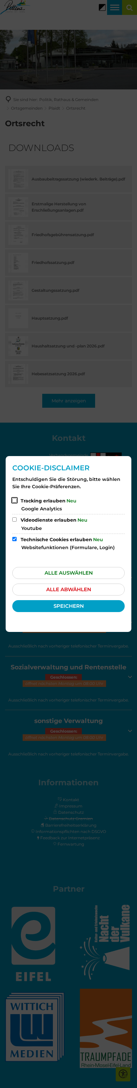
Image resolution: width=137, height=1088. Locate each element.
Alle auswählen (69, 573)
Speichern (69, 606)
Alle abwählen (68, 589)
